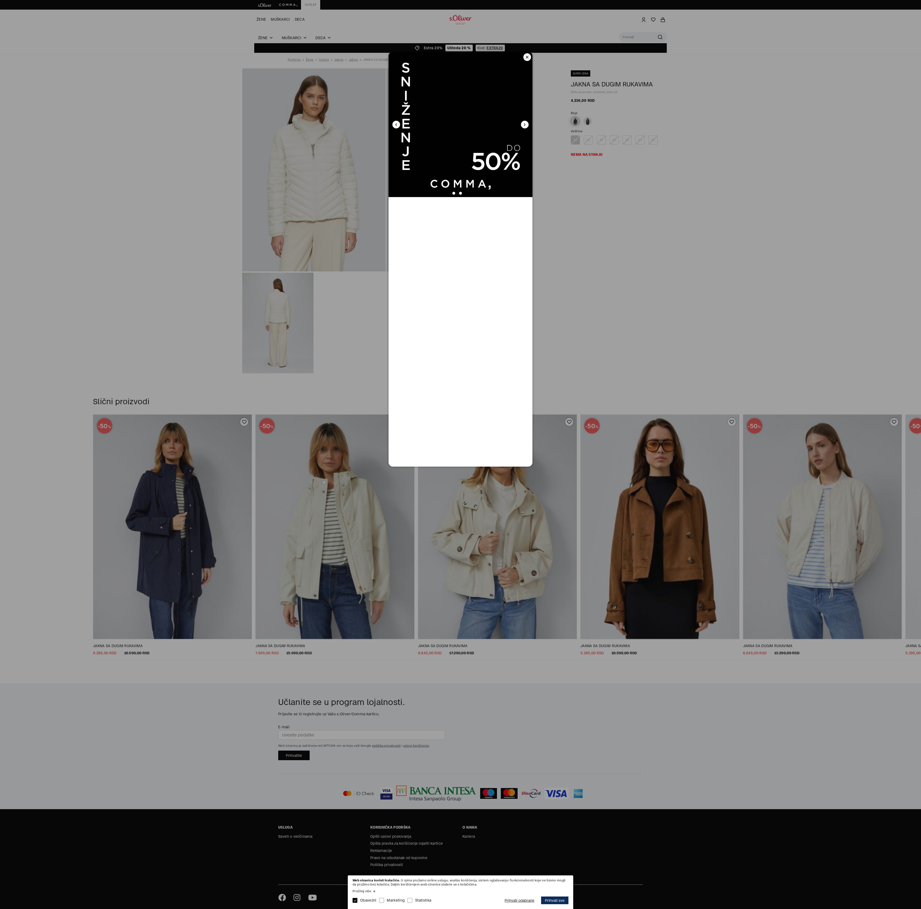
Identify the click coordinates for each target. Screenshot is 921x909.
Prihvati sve (555, 900)
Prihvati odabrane (519, 900)
